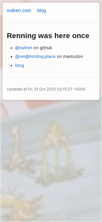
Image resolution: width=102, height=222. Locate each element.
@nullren (23, 47)
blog (41, 10)
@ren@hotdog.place (35, 56)
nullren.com (19, 10)
